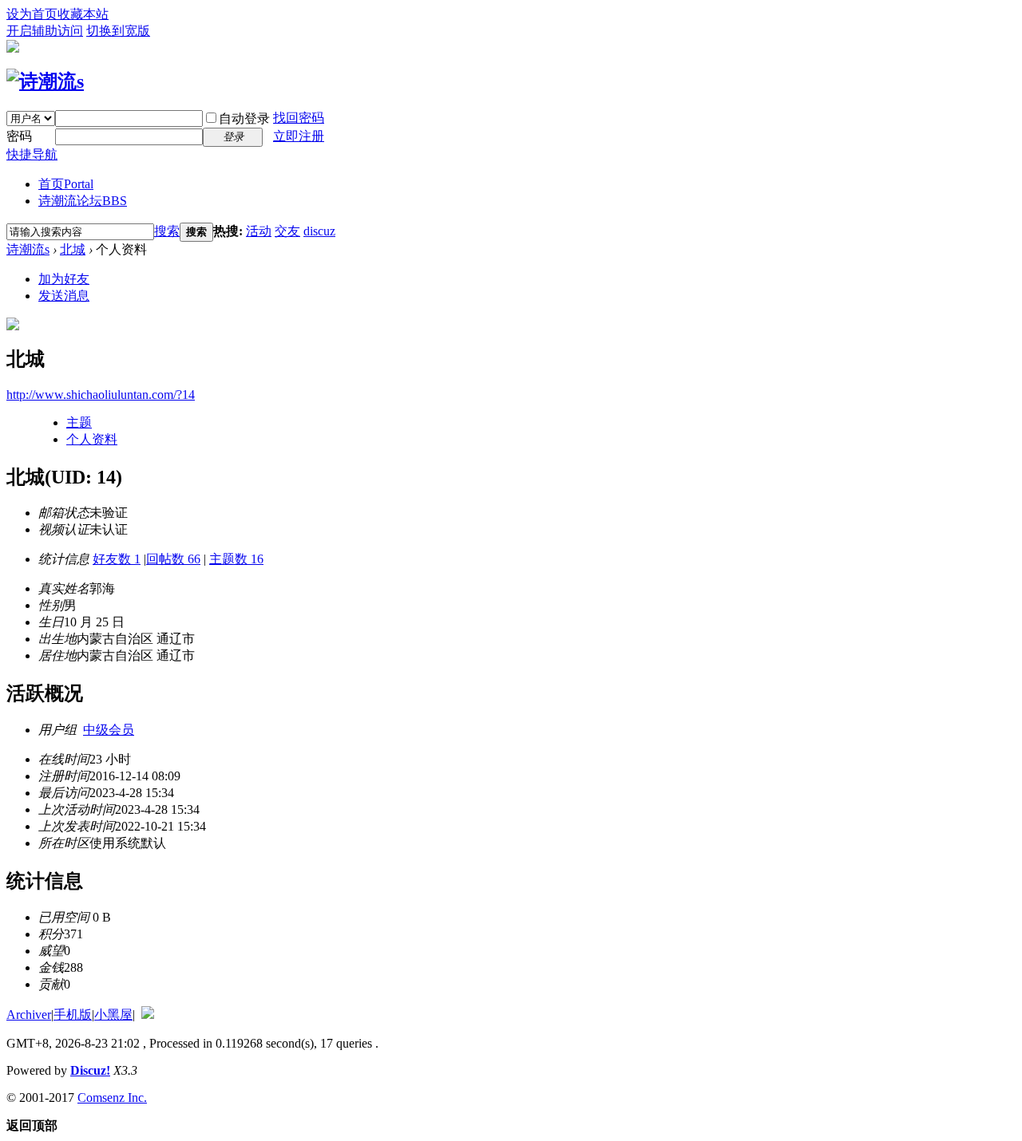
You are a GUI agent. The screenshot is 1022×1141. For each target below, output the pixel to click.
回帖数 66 (173, 559)
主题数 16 (236, 559)
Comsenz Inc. (112, 1097)
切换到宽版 (118, 31)
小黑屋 (113, 1014)
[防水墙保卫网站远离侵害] (147, 1014)
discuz (319, 231)
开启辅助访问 (44, 31)
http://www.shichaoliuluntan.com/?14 (100, 394)
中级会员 (108, 729)
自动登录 (244, 118)
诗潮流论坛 (82, 200)
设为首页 (31, 14)
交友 (287, 231)
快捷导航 (31, 154)
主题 (79, 422)
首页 (65, 184)
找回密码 (298, 117)
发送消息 (63, 295)
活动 (258, 231)
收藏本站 (83, 14)
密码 (19, 136)
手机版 (72, 1014)
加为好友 (63, 279)
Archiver (28, 1014)
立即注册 (298, 136)
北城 (72, 249)
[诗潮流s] (45, 81)
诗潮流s (28, 249)
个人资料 (91, 439)
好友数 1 (117, 559)
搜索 (167, 231)
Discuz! (90, 1070)
